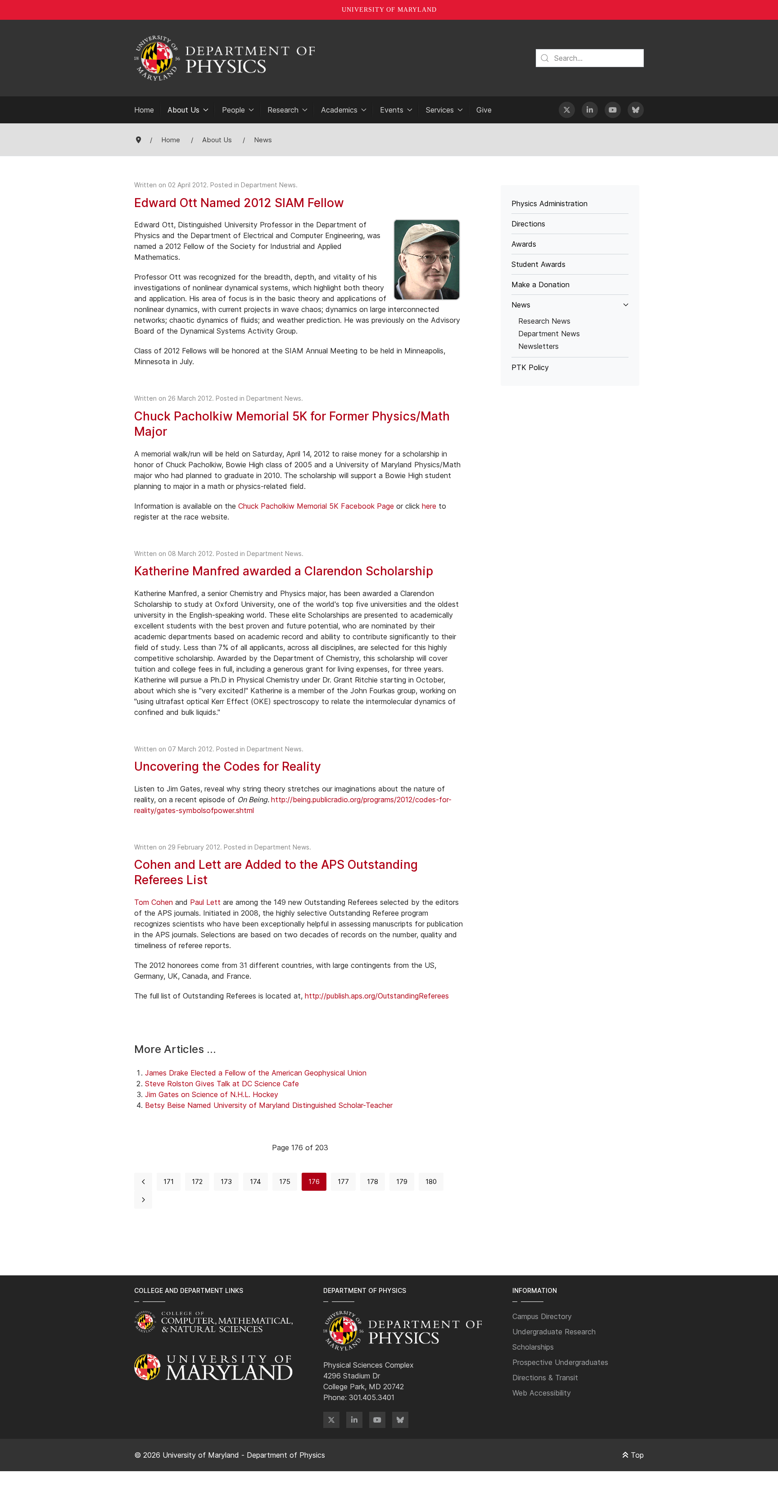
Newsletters (538, 346)
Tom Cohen (153, 902)
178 (372, 1181)
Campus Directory (542, 1316)
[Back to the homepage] (224, 58)
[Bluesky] (636, 110)
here (429, 506)
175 (284, 1181)
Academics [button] (339, 109)
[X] (567, 110)
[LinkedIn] (590, 110)
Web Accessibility (541, 1392)
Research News (544, 320)
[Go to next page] (143, 1200)
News (520, 304)
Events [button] (391, 109)
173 (226, 1181)
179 (401, 1181)
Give (484, 109)
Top (636, 1454)
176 (314, 1181)
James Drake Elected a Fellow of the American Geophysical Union (255, 1072)
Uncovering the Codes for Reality (227, 766)
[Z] (331, 1420)
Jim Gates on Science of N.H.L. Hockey (211, 1094)
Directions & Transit (545, 1377)
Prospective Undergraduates (560, 1362)
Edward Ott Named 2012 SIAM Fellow (239, 202)
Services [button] (440, 109)
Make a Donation (540, 284)
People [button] (233, 109)
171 (168, 1181)
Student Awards (538, 264)
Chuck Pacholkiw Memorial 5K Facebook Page (316, 506)
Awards (523, 243)
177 (343, 1181)
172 (197, 1181)
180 (431, 1181)
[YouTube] (613, 110)
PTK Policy (530, 367)
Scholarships (533, 1346)
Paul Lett (205, 902)
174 (255, 1181)
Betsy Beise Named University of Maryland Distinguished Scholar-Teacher (269, 1105)
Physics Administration (549, 203)
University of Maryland (389, 9)
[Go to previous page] (143, 1182)
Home (144, 109)
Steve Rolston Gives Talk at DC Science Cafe (222, 1083)
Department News (268, 185)
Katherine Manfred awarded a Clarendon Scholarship (283, 571)
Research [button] (283, 109)
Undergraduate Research (554, 1331)
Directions (528, 223)
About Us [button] (183, 109)
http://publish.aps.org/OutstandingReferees (377, 995)
